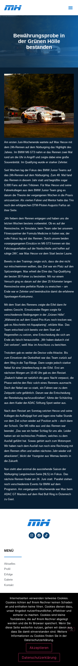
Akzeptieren (39, 648)
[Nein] (71, 629)
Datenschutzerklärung (39, 657)
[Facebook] (39, 535)
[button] (70, 7)
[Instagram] (32, 535)
